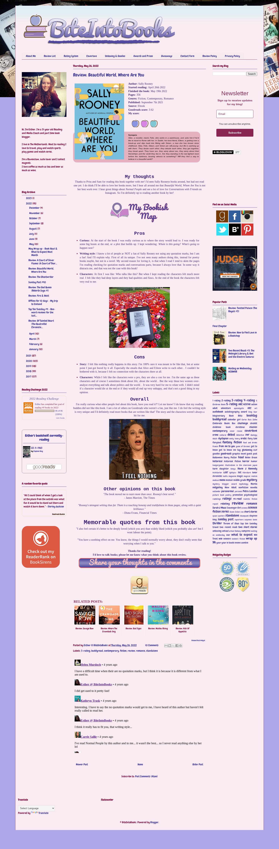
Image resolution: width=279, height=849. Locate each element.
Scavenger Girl (234, 507)
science (244, 507)
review (131, 650)
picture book (218, 495)
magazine (232, 476)
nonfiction (243, 487)
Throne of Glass (231, 523)
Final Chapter (220, 326)
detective (240, 435)
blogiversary (219, 415)
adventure (226, 408)
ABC (240, 404)
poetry (228, 495)
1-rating (217, 400)
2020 (29, 361)
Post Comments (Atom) (146, 776)
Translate (43, 813)
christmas (240, 427)
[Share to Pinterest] (180, 645)
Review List (50, 56)
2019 (29, 366)
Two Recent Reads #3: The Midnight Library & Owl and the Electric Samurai (241, 354)
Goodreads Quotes (58, 514)
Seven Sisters (235, 511)
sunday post (226, 519)
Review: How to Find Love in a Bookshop (242, 334)
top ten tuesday (248, 523)
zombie (244, 542)
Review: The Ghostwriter (41, 277)
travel (215, 527)
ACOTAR (247, 404)
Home (140, 764)
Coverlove (91, 56)
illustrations (230, 465)
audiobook (218, 411)
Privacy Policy (232, 56)
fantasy (227, 442)
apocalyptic (239, 408)
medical (216, 480)
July (31, 233)
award (244, 411)
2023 (29, 198)
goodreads (226, 453)
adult (215, 408)
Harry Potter (230, 457)
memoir (229, 480)
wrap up (251, 538)
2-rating (226, 400)
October (33, 218)
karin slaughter (221, 468)
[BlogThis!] (170, 645)
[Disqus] (139, 705)
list (239, 472)
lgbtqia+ (232, 472)
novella (253, 487)
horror (245, 461)
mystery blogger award (225, 484)
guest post (252, 453)
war (228, 534)
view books (60, 418)
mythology (243, 484)
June (32, 239)
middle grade (239, 480)
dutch (215, 438)
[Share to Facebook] (177, 645)
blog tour (252, 411)
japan (255, 465)
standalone (152, 650)
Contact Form (187, 56)
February (34, 344)
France (215, 446)
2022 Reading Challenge (44, 398)
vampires (245, 530)
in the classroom (243, 465)
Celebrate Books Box (224, 423)
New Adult (230, 487)
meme (222, 480)
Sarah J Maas (219, 507)
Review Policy (210, 56)
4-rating (249, 400)
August (33, 228)
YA (214, 542)
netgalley (218, 487)
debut (231, 435)
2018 (29, 371)
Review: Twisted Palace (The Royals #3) (242, 309)
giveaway (247, 449)
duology (254, 435)
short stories (250, 511)
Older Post (197, 764)
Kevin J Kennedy (247, 468)
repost (215, 503)
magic (240, 476)
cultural (223, 435)
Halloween (217, 457)
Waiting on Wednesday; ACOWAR (240, 370)
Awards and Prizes (143, 56)
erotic (244, 438)
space (215, 515)
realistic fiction (250, 499)
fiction (123, 650)
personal (238, 491)
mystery (252, 480)
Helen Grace (251, 457)
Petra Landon (250, 491)
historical (217, 461)
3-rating (85, 650)
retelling (225, 503)
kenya (233, 468)
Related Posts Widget (198, 640)
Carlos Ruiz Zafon (249, 419)
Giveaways (166, 56)
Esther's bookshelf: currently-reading (44, 438)
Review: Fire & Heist (38, 295)
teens (255, 519)
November (34, 213)
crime (215, 434)
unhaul (225, 530)
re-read (237, 498)
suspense (248, 519)
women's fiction (238, 538)
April (32, 333)
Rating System (71, 56)
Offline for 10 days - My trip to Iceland (43, 302)
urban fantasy (235, 531)
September (35, 223)
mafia (225, 476)
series (225, 511)
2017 (29, 376)
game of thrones (243, 446)
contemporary (111, 650)
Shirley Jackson (56, 506)
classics (253, 427)
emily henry (234, 438)
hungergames (218, 465)
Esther (38, 404)
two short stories (247, 527)
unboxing (217, 530)
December (34, 207)
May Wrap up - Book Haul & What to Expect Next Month (42, 252)
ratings (227, 499)
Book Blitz (235, 415)
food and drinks (250, 442)
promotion (238, 494)
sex (242, 511)
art (256, 408)
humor (254, 461)
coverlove (251, 431)
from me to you (227, 446)
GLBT (255, 450)
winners (227, 538)
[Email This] (166, 645)
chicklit (253, 423)
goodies (216, 453)
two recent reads (228, 527)
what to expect (241, 535)
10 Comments (151, 645)
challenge (243, 423)
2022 (29, 203)
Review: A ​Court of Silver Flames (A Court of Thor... (42, 261)
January (34, 349)
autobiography (232, 411)
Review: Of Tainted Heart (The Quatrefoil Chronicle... (41, 324)
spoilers (221, 515)
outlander (217, 491)
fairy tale (252, 438)
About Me (31, 56)
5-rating (231, 404)
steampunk (244, 515)
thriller (217, 523)
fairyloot (217, 442)
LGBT (225, 472)
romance (140, 650)
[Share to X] (173, 645)
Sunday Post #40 (37, 282)
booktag (252, 415)
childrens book (222, 427)
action (254, 404)
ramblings (217, 499)
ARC (249, 408)
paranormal (227, 491)
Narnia (254, 483)
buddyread (97, 650)
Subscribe (234, 132)
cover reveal (236, 431)
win (220, 538)
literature (247, 472)
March (33, 339)
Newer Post (82, 764)
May (31, 244)
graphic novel (239, 453)
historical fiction (232, 461)
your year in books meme (228, 542)
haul (241, 457)
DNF (247, 434)
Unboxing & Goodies (115, 56)
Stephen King (38, 451)
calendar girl (234, 419)
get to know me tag (230, 449)
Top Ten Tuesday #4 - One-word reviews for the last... (41, 312)
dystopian (223, 438)
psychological (250, 494)
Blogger (154, 822)
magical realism (250, 476)
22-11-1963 (36, 448)
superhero (239, 519)
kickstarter (217, 472)
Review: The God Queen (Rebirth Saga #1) (40, 289)
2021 (29, 355)
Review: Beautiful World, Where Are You (41, 270)
